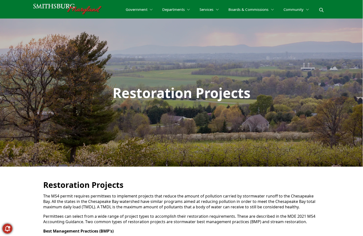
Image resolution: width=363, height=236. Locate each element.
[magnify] (321, 10)
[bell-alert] (7, 229)
